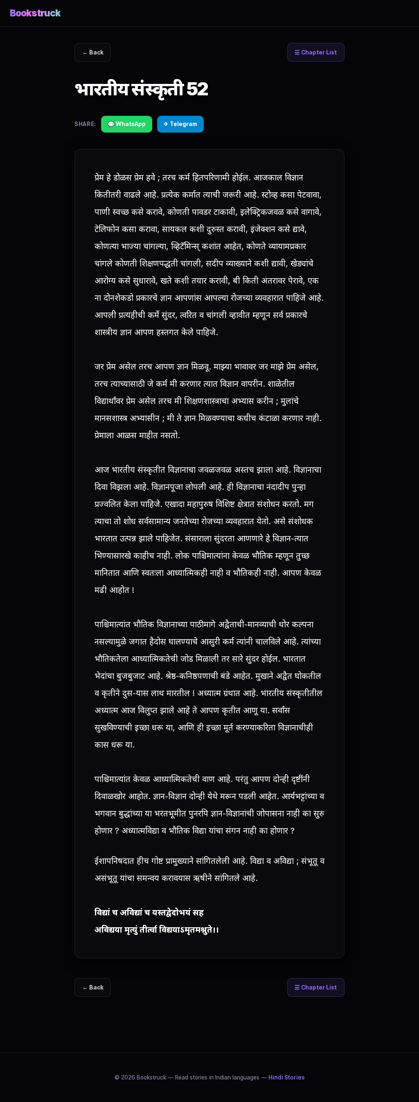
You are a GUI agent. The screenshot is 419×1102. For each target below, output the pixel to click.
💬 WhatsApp (127, 124)
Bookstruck (35, 12)
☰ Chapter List (316, 52)
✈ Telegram (180, 124)
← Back (93, 52)
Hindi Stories (286, 1077)
